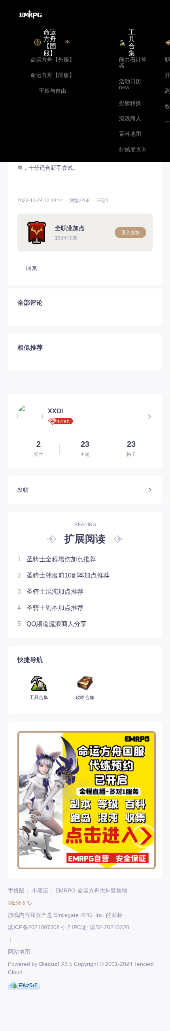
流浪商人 (130, 119)
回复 (31, 268)
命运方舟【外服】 (52, 60)
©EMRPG (20, 903)
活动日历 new (130, 84)
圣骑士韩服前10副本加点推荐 (63, 575)
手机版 (16, 890)
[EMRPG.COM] (30, 14)
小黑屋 (40, 890)
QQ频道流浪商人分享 (52, 623)
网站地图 (19, 952)
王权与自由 (52, 91)
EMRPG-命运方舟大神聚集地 (91, 890)
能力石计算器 (133, 63)
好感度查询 (133, 150)
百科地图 (130, 134)
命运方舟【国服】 (52, 75)
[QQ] (24, 985)
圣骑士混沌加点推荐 (50, 591)
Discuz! (49, 964)
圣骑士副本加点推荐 (50, 607)
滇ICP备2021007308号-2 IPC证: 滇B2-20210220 (68, 927)
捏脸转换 (130, 103)
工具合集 (131, 42)
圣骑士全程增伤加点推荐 (56, 559)
